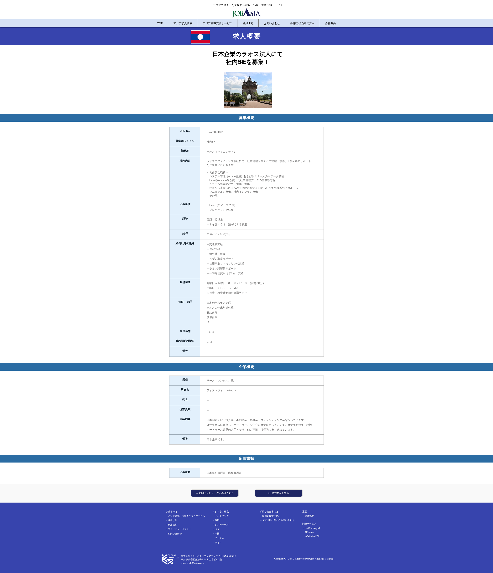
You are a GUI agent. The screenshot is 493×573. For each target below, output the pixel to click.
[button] (179, 512)
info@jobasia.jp (196, 563)
